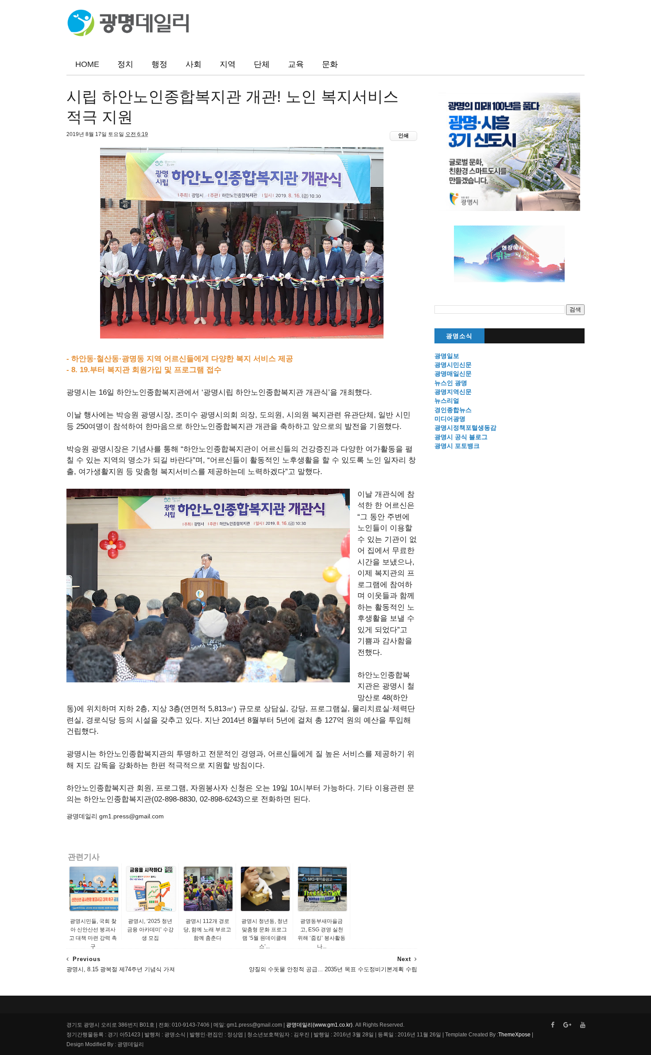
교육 (296, 64)
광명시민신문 (453, 364)
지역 (228, 64)
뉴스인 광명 (450, 382)
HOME (87, 64)
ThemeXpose (514, 1035)
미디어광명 (449, 418)
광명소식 (459, 336)
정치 (125, 64)
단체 (262, 64)
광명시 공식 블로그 (461, 436)
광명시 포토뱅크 (457, 445)
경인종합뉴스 (453, 409)
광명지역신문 (453, 391)
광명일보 (446, 355)
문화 (330, 64)
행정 (159, 64)
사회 (194, 64)
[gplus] (567, 1025)
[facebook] (552, 1025)
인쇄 (403, 135)
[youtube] (582, 1025)
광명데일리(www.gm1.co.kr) (319, 1025)
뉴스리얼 (446, 400)
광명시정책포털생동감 (465, 427)
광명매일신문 (453, 373)
